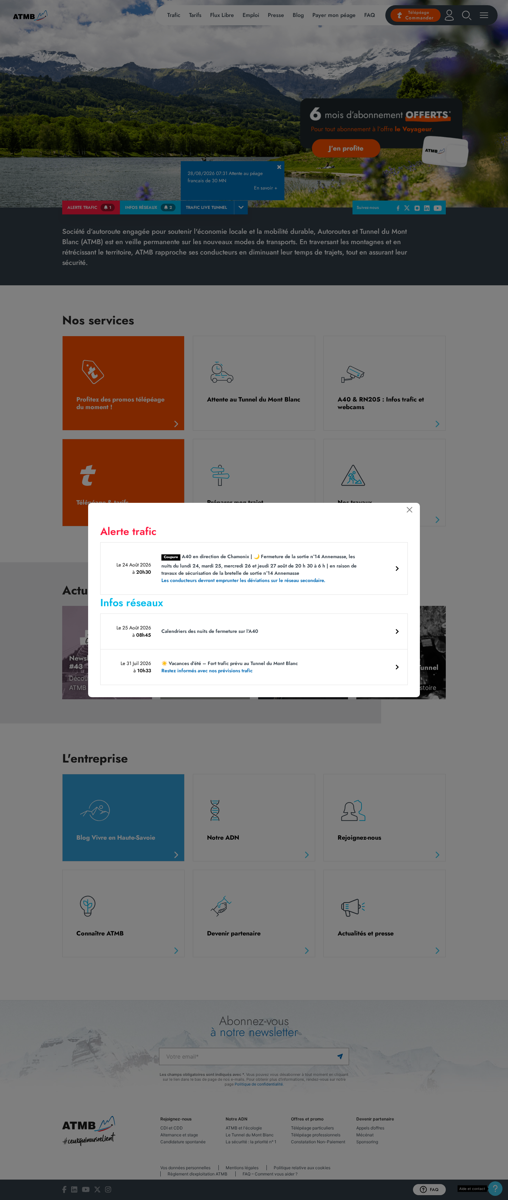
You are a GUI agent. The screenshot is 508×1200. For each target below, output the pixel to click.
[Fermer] (409, 509)
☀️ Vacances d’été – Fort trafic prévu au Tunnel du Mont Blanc (229, 667)
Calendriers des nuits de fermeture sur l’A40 (209, 631)
